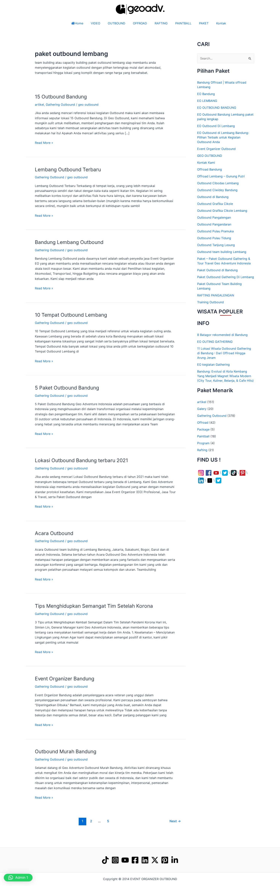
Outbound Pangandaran (214, 224)
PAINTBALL (183, 23)
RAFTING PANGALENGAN (215, 295)
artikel (39, 104)
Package (203, 429)
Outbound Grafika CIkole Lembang (222, 210)
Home (79, 23)
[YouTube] (125, 860)
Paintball (203, 436)
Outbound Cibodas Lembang (218, 183)
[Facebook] (135, 860)
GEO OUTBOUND (209, 156)
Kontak (221, 23)
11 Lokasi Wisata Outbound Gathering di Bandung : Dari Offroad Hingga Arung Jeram (224, 353)
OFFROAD (140, 23)
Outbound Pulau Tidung (214, 238)
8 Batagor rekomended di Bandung (222, 335)
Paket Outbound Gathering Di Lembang (225, 277)
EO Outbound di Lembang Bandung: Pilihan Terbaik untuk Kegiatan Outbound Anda (223, 137)
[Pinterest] (165, 860)
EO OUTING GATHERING (215, 342)
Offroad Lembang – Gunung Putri (221, 176)
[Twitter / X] (155, 860)
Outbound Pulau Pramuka (215, 231)
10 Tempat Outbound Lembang (71, 315)
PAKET (204, 23)
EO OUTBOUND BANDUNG (216, 107)
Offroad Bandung (209, 169)
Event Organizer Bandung (64, 679)
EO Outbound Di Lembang (216, 126)
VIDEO (95, 23)
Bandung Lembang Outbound (69, 242)
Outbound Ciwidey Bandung (217, 190)
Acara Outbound (54, 533)
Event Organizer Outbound (216, 149)
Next (175, 821)
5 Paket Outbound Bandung (67, 388)
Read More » (44, 142)
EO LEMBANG (207, 101)
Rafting (202, 450)
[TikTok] (105, 860)
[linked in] (174, 860)
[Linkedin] (145, 860)
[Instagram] (115, 860)
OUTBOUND (116, 23)
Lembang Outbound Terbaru (68, 169)
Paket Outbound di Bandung (217, 270)
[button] (18, 877)
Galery (201, 409)
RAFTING (161, 23)
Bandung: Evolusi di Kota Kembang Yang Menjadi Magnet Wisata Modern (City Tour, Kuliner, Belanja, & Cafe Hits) (225, 375)
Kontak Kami (206, 162)
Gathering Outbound (60, 104)
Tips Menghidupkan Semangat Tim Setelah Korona (94, 606)
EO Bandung (206, 94)
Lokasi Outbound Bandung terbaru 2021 (81, 460)
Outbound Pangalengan (214, 217)
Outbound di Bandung (213, 197)
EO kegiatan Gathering (213, 364)
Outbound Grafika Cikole (215, 204)
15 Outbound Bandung (61, 97)
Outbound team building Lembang (221, 252)
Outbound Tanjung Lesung (216, 245)
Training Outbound (210, 302)
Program (203, 443)
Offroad (202, 422)
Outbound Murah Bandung (65, 751)
